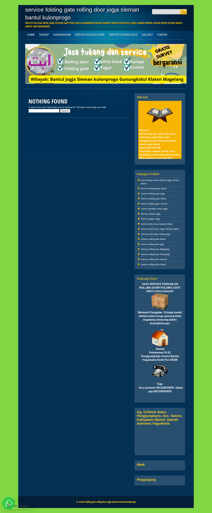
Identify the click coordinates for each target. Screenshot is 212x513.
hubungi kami (62, 34)
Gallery (147, 34)
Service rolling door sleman (154, 259)
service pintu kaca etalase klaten (157, 224)
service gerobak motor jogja (154, 208)
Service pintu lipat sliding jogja (155, 234)
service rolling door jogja (152, 244)
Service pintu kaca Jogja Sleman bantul (160, 229)
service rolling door (90, 34)
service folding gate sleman (154, 204)
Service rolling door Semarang (155, 254)
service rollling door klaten (153, 264)
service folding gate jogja (153, 193)
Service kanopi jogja (150, 214)
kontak (162, 34)
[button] (17, 505)
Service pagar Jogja (150, 219)
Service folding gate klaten (153, 198)
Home (31, 34)
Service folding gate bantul (153, 188)
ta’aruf (44, 34)
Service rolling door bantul (153, 239)
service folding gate (123, 34)
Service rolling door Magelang (155, 249)
